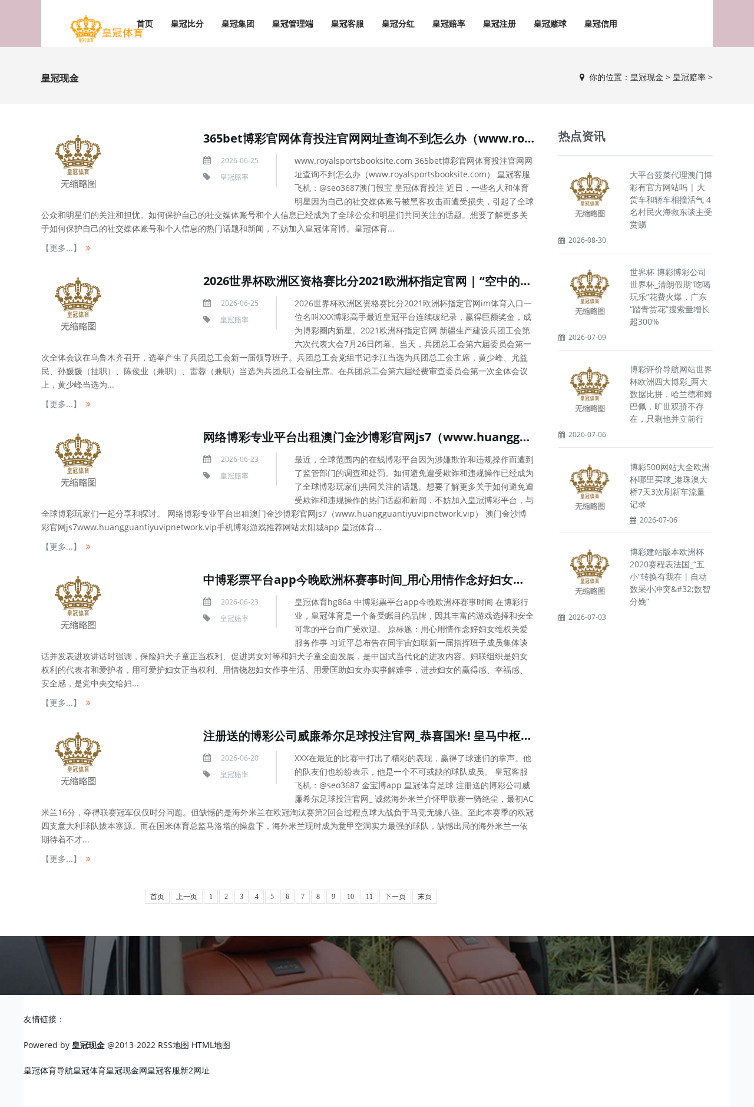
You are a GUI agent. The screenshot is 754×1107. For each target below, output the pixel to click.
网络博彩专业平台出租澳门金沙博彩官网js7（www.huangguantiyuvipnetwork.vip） (434, 437)
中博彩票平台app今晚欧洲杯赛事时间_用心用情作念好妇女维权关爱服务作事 (405, 579)
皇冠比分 (187, 23)
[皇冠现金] (106, 29)
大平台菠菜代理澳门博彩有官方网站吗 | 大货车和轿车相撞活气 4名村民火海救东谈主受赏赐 (671, 199)
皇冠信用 (600, 23)
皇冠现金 (646, 76)
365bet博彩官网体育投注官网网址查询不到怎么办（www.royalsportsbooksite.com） (436, 138)
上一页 (186, 897)
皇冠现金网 (126, 1070)
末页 (425, 897)
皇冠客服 (347, 23)
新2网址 (195, 1070)
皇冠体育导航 (48, 1070)
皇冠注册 (499, 23)
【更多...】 (61, 247)
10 (350, 897)
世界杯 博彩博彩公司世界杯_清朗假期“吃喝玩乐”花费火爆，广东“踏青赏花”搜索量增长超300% (670, 296)
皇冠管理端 (292, 23)
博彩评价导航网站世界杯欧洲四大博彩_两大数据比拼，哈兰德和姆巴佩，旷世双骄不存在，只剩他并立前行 (671, 394)
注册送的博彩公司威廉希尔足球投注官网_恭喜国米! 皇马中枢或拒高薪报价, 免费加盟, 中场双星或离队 (468, 735)
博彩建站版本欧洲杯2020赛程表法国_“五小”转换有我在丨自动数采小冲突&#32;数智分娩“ (670, 576)
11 (369, 897)
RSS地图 (173, 1044)
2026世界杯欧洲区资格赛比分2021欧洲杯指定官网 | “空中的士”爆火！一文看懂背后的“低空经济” (458, 281)
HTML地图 (210, 1044)
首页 (157, 897)
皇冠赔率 (448, 23)
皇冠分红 (398, 23)
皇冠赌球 (550, 23)
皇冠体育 (89, 1070)
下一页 (395, 897)
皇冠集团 (237, 23)
